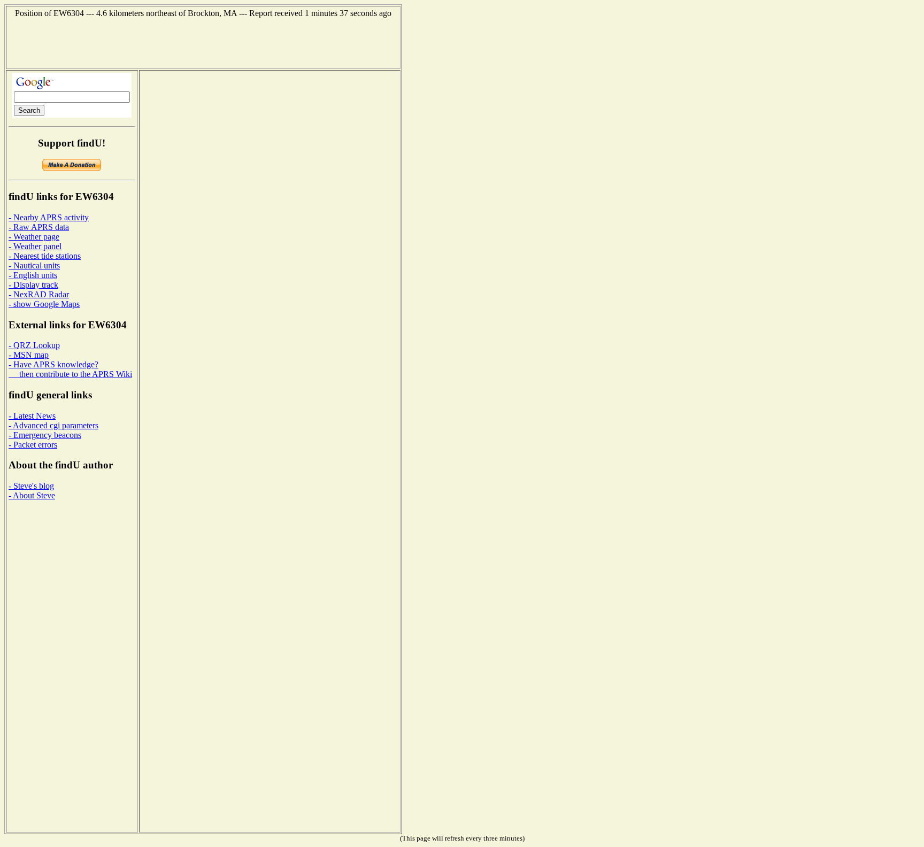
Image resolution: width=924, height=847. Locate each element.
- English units (33, 275)
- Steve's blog (31, 485)
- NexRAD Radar (39, 294)
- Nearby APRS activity (49, 217)
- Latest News (32, 415)
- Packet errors (33, 444)
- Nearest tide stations (45, 255)
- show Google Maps (44, 304)
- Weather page (34, 236)
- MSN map (29, 354)
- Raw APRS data (39, 227)
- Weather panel (35, 246)
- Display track (33, 284)
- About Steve (32, 495)
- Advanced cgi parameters (53, 425)
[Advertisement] (203, 42)
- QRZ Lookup (34, 345)
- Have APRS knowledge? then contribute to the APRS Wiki (70, 369)
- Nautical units (34, 265)
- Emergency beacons (45, 435)
